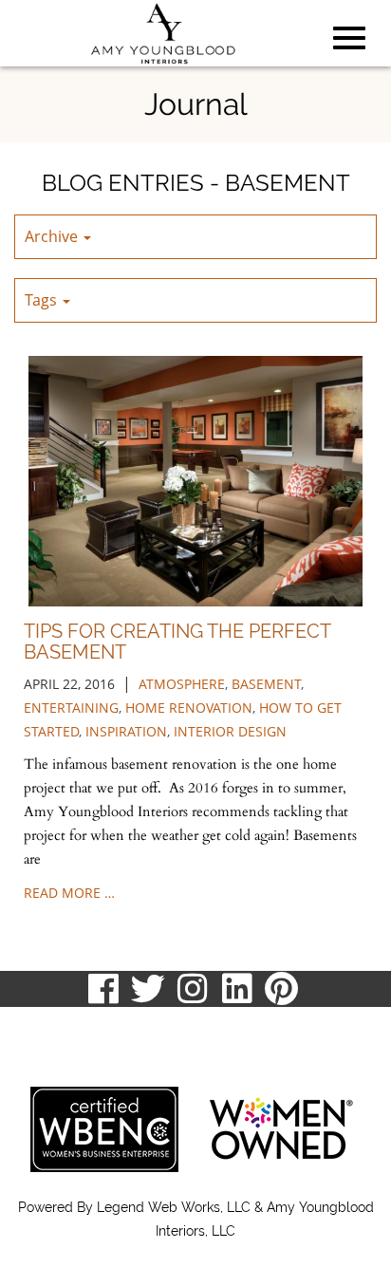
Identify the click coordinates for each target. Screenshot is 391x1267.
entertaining (71, 708)
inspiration (126, 731)
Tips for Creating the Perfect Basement (177, 641)
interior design (230, 731)
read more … (69, 893)
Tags (43, 299)
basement (266, 684)
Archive (53, 236)
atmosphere (182, 684)
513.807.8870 (59, 1025)
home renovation (188, 708)
